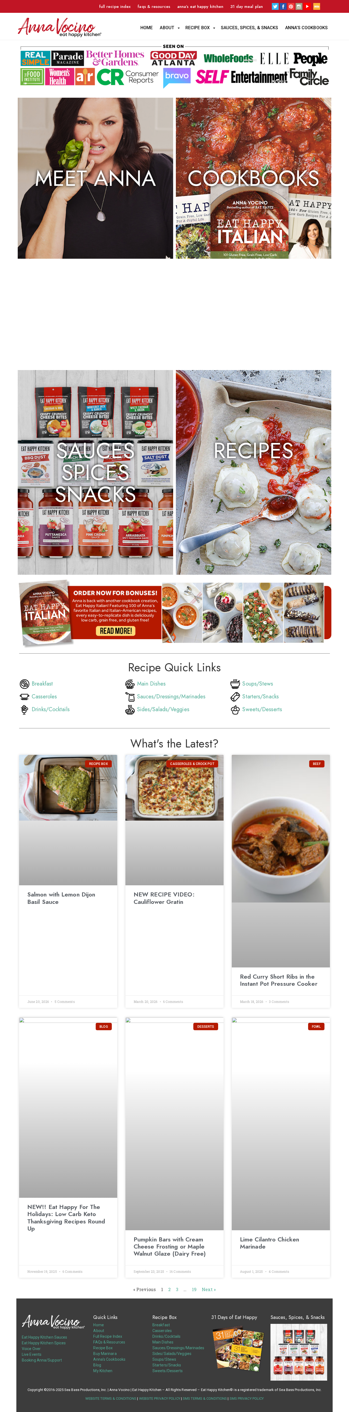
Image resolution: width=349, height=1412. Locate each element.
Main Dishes (151, 684)
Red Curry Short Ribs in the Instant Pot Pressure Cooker (278, 980)
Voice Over (31, 1349)
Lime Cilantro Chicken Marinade (269, 1243)
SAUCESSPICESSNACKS (95, 472)
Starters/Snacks (260, 697)
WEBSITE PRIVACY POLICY (159, 1398)
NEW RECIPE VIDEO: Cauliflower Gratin (164, 898)
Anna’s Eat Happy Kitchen (200, 7)
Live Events (31, 1354)
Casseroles (44, 697)
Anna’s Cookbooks (306, 27)
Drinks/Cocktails (51, 709)
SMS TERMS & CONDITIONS (205, 1398)
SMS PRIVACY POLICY (247, 1398)
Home (146, 27)
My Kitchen (102, 1371)
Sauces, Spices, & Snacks (249, 27)
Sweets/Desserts (262, 709)
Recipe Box (197, 27)
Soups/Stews (257, 684)
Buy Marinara (104, 1353)
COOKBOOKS (254, 178)
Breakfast (42, 684)
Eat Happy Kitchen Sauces (44, 1337)
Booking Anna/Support (42, 1360)
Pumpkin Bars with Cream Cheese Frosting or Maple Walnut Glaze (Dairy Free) (170, 1246)
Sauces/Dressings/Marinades (171, 697)
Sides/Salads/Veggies (163, 709)
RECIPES (253, 450)
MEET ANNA (95, 178)
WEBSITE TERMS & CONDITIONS (111, 1398)
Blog (97, 1365)
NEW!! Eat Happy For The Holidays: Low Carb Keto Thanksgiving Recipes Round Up (66, 1217)
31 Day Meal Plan (246, 7)
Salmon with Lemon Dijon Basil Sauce (61, 898)
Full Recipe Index (115, 7)
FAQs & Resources (154, 7)
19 (194, 1289)
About (167, 27)
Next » (209, 1289)
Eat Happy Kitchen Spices (44, 1343)
